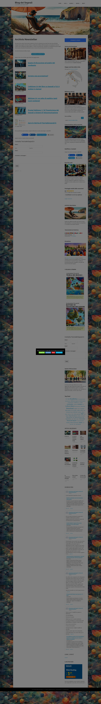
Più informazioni (59, 352)
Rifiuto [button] (53, 352)
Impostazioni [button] (48, 352)
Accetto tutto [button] (41, 352)
